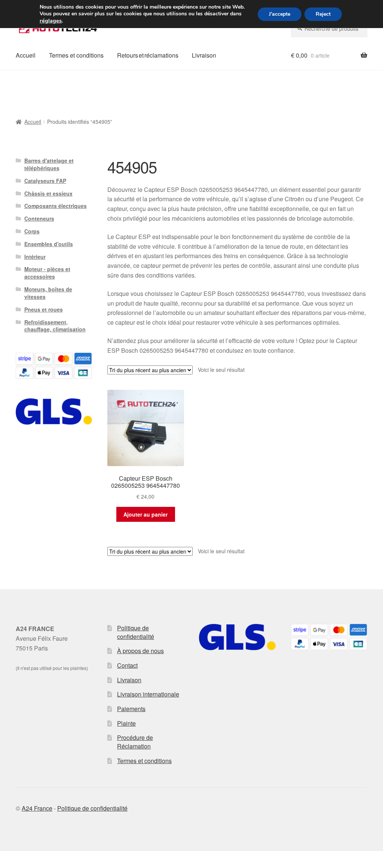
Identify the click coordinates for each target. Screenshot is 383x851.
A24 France (37, 808)
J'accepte (279, 14)
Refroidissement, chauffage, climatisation (55, 325)
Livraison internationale (148, 694)
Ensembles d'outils (48, 244)
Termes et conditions (76, 55)
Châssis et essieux (48, 193)
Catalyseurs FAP (45, 180)
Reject (323, 14)
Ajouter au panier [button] (145, 514)
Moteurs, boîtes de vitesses (48, 292)
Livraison (204, 55)
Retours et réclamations (147, 55)
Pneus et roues (43, 309)
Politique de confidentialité (135, 632)
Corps (32, 231)
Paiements (131, 708)
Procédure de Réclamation (135, 741)
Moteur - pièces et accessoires (47, 272)
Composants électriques (55, 205)
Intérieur (35, 256)
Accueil (26, 55)
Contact (127, 665)
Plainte (126, 723)
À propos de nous (140, 650)
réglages (51, 20)
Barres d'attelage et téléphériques (49, 164)
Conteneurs (39, 218)
